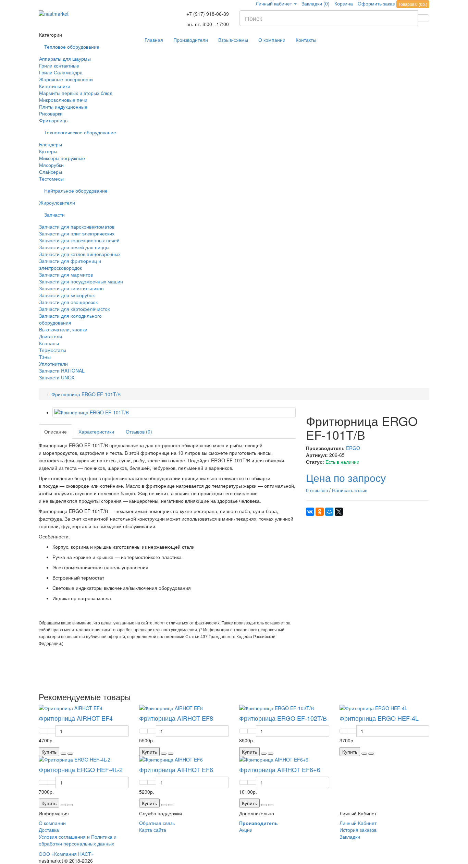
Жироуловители (57, 202)
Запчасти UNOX (56, 377)
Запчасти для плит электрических (76, 233)
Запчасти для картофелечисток (74, 308)
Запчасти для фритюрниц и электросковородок (70, 264)
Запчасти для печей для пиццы (74, 247)
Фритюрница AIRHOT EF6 (176, 769)
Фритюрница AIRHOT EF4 (76, 718)
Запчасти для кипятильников (71, 288)
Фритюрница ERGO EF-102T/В (283, 718)
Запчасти (54, 214)
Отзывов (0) (139, 431)
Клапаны (49, 343)
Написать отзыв (349, 490)
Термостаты (52, 349)
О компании (271, 39)
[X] (339, 512)
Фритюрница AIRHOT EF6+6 (279, 769)
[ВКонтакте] (310, 512)
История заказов (358, 829)
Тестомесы (51, 178)
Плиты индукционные (63, 106)
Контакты (306, 39)
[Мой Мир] (329, 512)
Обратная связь (157, 822)
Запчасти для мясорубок (67, 295)
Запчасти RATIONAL (62, 370)
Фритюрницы (54, 120)
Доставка (49, 829)
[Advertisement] (167, 668)
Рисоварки (51, 113)
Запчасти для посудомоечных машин (81, 281)
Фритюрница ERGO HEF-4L (379, 718)
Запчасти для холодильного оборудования (70, 319)
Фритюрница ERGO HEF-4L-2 (81, 769)
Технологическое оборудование (80, 132)
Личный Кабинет (358, 822)
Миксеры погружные (62, 158)
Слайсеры (50, 171)
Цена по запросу (346, 477)
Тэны (45, 356)
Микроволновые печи (63, 99)
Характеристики (96, 431)
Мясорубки (51, 164)
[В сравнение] (70, 754)
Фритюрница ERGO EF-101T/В (86, 394)
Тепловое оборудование (71, 46)
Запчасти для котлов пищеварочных (80, 254)
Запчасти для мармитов (66, 274)
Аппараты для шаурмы (65, 58)
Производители (190, 39)
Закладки (350, 836)
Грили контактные (59, 65)
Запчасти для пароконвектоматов (76, 226)
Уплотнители (53, 363)
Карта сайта (152, 829)
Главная (154, 39)
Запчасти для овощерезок (68, 302)
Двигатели (50, 336)
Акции (246, 829)
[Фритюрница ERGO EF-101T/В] (174, 412)
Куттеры (48, 151)
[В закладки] (63, 754)
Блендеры (50, 144)
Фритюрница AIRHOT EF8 (176, 718)
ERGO (353, 448)
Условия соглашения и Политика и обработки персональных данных (77, 840)
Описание (55, 431)
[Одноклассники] (320, 512)
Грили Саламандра (61, 72)
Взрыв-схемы (233, 39)
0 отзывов (317, 490)
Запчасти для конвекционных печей (79, 240)
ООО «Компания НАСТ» (66, 853)
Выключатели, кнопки (63, 329)
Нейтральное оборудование (76, 190)
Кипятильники (54, 86)
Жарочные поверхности (66, 79)
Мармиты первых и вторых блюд (75, 92)
